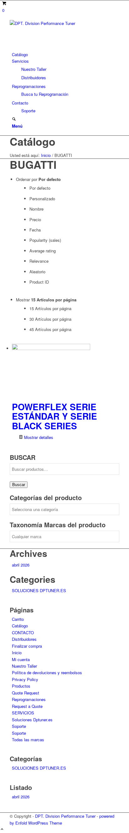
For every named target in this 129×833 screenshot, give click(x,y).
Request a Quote (27, 706)
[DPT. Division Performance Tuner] (57, 23)
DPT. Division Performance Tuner (65, 816)
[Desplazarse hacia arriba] (2, 829)
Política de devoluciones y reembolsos (47, 672)
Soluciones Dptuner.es (32, 720)
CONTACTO (23, 633)
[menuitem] (65, 54)
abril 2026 (20, 565)
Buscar (18, 484)
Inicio (17, 652)
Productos (21, 686)
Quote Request (25, 693)
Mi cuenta (21, 659)
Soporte (19, 726)
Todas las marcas (28, 740)
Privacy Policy (25, 679)
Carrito (18, 619)
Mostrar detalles (38, 437)
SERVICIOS (23, 713)
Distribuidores (24, 639)
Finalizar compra (27, 646)
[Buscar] (14, 119)
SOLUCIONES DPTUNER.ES (39, 590)
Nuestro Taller (24, 666)
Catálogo (32, 141)
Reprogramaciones (29, 699)
